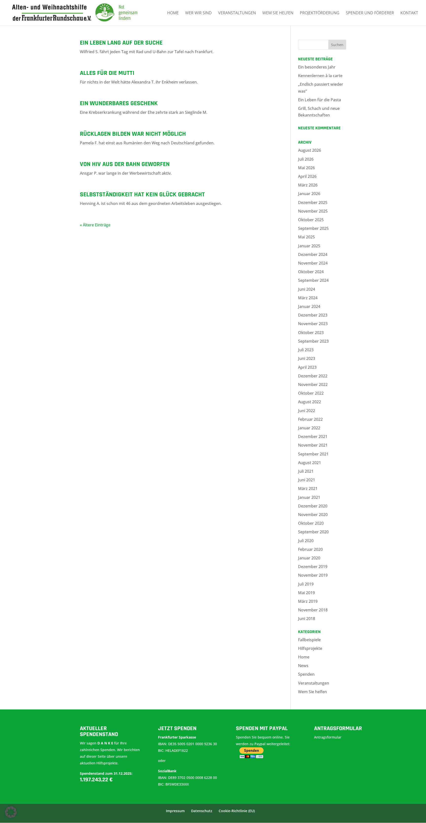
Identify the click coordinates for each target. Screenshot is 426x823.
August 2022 (309, 401)
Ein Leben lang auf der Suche (121, 43)
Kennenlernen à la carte (320, 75)
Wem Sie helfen (277, 13)
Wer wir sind (198, 13)
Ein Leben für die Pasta (319, 99)
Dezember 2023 (312, 315)
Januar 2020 (309, 558)
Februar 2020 (310, 549)
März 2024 (308, 298)
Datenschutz (201, 810)
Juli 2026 (306, 159)
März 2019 (308, 601)
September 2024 (313, 280)
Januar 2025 (309, 246)
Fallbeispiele (309, 639)
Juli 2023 (306, 350)
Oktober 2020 (311, 523)
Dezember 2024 (312, 254)
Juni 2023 (306, 358)
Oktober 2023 (311, 332)
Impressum (175, 810)
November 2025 (313, 211)
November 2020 (313, 514)
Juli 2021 (306, 471)
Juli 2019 (306, 584)
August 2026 (309, 150)
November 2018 (313, 610)
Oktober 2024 (311, 271)
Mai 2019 (306, 592)
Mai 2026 (306, 167)
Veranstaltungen (237, 13)
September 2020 (313, 532)
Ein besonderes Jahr (317, 67)
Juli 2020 (306, 540)
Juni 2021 (306, 480)
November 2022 (313, 384)
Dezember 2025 (312, 202)
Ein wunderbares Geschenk (119, 103)
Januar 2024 (309, 306)
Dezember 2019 (312, 566)
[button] (11, 812)
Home (173, 13)
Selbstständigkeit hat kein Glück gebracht (142, 194)
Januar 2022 (309, 428)
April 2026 (307, 176)
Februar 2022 (310, 419)
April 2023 (307, 367)
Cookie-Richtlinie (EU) (237, 810)
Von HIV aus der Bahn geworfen (125, 164)
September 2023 (313, 341)
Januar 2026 (309, 193)
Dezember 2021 (312, 436)
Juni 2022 (306, 410)
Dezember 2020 (312, 506)
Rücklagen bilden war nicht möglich (133, 134)
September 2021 (313, 454)
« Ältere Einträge (95, 225)
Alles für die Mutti (107, 73)
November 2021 (313, 445)
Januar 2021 (309, 497)
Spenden (306, 674)
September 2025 (313, 228)
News (303, 665)
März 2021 (308, 488)
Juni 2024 (306, 289)
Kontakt (409, 13)
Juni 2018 (306, 618)
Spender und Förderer (370, 13)
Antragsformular (328, 737)
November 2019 (313, 575)
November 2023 (313, 323)
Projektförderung (319, 13)
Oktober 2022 (311, 393)
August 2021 (309, 462)
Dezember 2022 (312, 376)
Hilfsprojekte (310, 648)
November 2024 (313, 263)
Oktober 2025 (311, 219)
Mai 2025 (306, 237)
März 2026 (308, 185)
